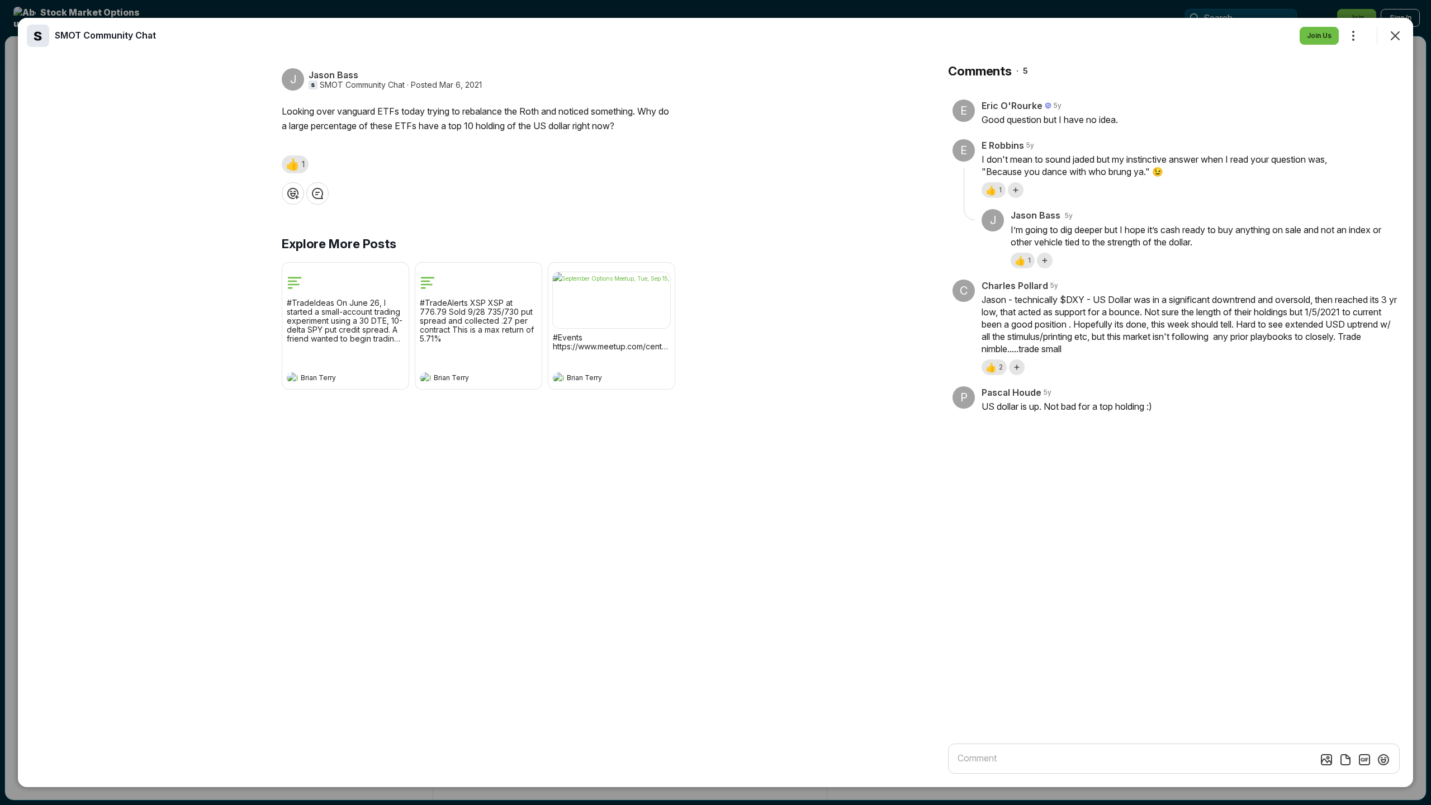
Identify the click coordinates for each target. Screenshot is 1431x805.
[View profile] (292, 377)
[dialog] (715, 402)
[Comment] (317, 193)
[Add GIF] (1364, 760)
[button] (295, 164)
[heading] (334, 379)
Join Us (1319, 35)
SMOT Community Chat (362, 84)
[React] (293, 193)
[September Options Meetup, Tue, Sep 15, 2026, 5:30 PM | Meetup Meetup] (611, 300)
